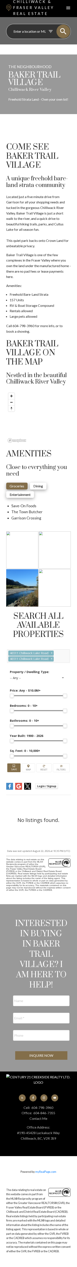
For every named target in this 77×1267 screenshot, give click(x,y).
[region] (38, 417)
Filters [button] (61, 767)
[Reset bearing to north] (11, 408)
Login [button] (46, 786)
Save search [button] (14, 767)
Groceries (17, 486)
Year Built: (26, 736)
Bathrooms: (24, 721)
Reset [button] (44, 767)
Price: (25, 690)
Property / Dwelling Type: (29, 672)
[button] (22, 1097)
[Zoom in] (11, 396)
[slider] (12, 696)
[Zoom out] (11, 402)
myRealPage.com (45, 1171)
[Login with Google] (18, 789)
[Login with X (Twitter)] (27, 789)
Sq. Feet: (25, 751)
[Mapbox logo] (16, 440)
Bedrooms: (24, 706)
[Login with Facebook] (9, 789)
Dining (38, 486)
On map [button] (28, 767)
